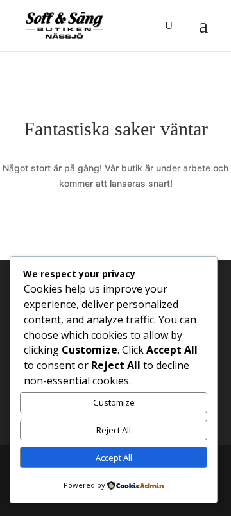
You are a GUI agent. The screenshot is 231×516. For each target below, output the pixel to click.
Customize (114, 402)
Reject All (113, 430)
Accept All (114, 457)
